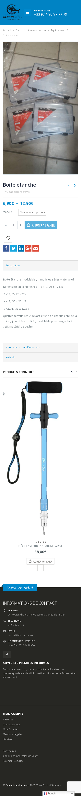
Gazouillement (13, 248)
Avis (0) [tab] (10, 357)
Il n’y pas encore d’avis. (16, 191)
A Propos (8, 719)
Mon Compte (10, 729)
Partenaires (9, 750)
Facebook (6, 248)
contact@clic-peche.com (21, 635)
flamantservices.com (17, 785)
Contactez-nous (12, 724)
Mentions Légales (12, 734)
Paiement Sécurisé (13, 760)
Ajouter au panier (43, 225)
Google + (28, 248)
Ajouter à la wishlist (40, 568)
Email (35, 248)
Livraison (8, 739)
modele (7, 211)
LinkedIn (21, 248)
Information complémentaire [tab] (23, 347)
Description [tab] (13, 265)
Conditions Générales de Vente (20, 755)
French (51, 793)
